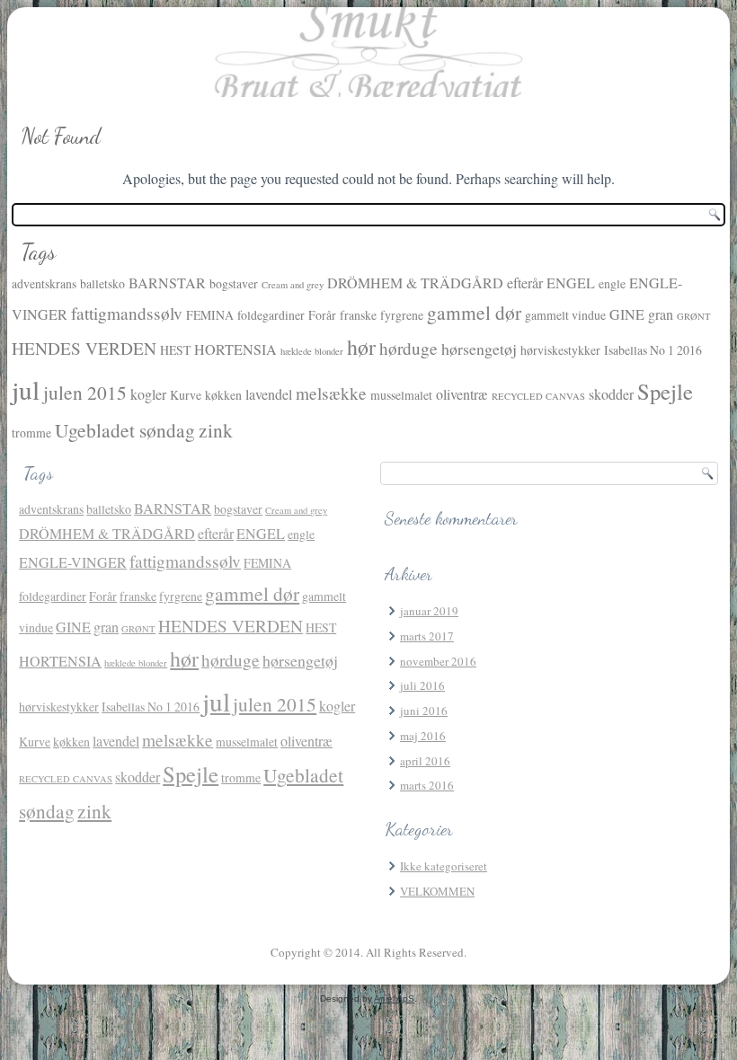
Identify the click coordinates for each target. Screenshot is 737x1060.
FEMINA (210, 314)
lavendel (268, 394)
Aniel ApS (394, 998)
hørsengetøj (479, 348)
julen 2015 (85, 392)
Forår (322, 314)
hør (361, 346)
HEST (175, 349)
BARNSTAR (167, 283)
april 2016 (425, 761)
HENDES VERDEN (84, 348)
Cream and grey (293, 284)
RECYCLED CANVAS (538, 396)
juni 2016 (424, 710)
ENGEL (570, 283)
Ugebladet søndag (125, 430)
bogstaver (233, 283)
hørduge (408, 348)
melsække (331, 393)
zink (216, 430)
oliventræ (462, 394)
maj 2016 (423, 736)
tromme (31, 432)
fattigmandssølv (126, 313)
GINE (626, 314)
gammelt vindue (565, 314)
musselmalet (401, 394)
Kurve (185, 394)
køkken (223, 394)
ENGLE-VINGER (73, 562)
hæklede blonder (311, 351)
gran (660, 314)
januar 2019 (429, 611)
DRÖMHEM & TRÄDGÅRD (415, 283)
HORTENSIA (235, 349)
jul (26, 389)
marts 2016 (427, 785)
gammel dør (474, 312)
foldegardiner (271, 314)
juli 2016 (422, 685)
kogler (148, 394)
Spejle (665, 391)
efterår (525, 283)
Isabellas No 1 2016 (653, 349)
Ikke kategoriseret (443, 866)
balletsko (102, 283)
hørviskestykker (560, 349)
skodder (611, 394)
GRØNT (694, 316)
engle (612, 283)
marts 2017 (427, 636)
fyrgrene (401, 314)
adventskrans (44, 283)
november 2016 (438, 661)
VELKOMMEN (437, 891)
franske (358, 314)
